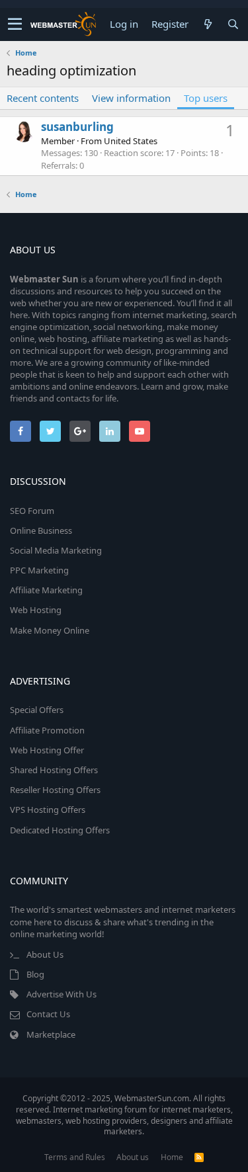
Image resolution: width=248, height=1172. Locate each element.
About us (132, 1157)
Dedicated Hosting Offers (60, 830)
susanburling (77, 126)
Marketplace (50, 1034)
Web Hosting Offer (47, 750)
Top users (205, 98)
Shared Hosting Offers (54, 770)
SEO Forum (32, 511)
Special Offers (36, 710)
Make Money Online (49, 630)
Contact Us (48, 1014)
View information (131, 98)
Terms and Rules (74, 1157)
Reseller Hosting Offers (55, 790)
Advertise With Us (61, 994)
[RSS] (199, 1157)
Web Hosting (36, 610)
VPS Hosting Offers (47, 810)
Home (172, 1157)
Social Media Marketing (56, 550)
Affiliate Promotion (47, 730)
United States (130, 141)
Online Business (41, 530)
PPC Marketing (39, 570)
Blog (35, 974)
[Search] (232, 24)
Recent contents (43, 98)
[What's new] (207, 24)
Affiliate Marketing (46, 590)
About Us (44, 954)
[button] (15, 24)
